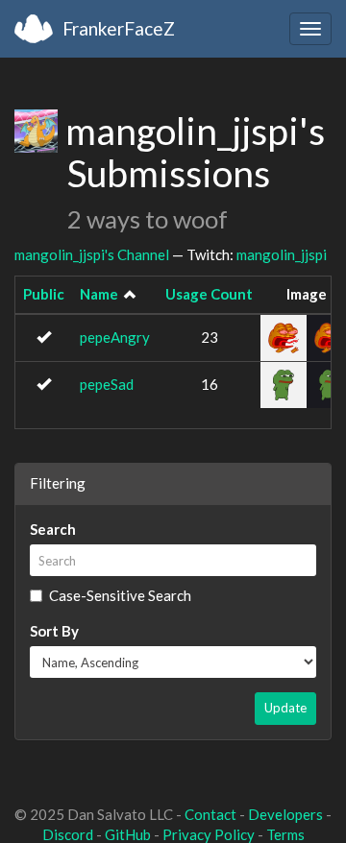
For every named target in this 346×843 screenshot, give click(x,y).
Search (53, 529)
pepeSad (107, 384)
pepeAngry (115, 337)
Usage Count (209, 293)
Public (43, 293)
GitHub (128, 834)
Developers (285, 814)
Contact (210, 814)
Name (99, 293)
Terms (285, 834)
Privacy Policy (208, 834)
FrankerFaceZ (118, 28)
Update (285, 707)
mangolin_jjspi (281, 254)
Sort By (54, 630)
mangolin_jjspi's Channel (91, 254)
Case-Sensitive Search (120, 595)
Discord (67, 834)
